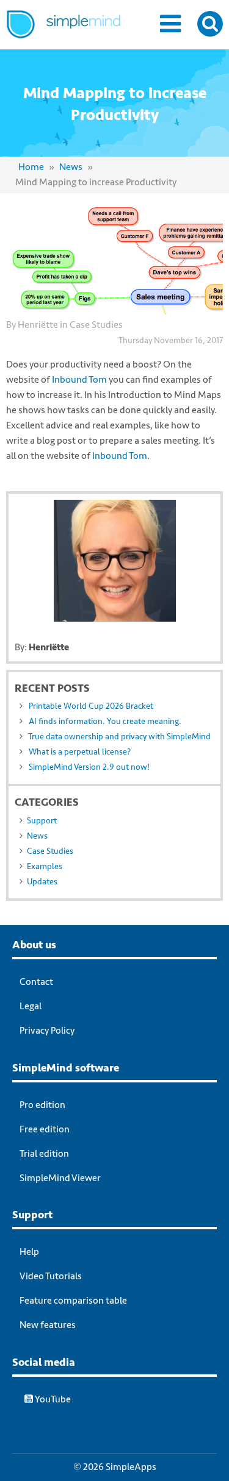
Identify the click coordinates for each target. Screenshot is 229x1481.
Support (42, 820)
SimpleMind (78, 34)
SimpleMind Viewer (60, 1178)
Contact (36, 982)
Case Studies (96, 325)
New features (48, 1325)
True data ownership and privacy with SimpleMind (119, 736)
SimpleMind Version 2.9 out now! (89, 767)
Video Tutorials (51, 1276)
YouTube (52, 1399)
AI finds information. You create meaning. (105, 721)
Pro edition (42, 1105)
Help (29, 1252)
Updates (42, 881)
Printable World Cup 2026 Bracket (91, 706)
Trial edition (44, 1154)
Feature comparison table (73, 1301)
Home (31, 167)
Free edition (45, 1129)
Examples (44, 866)
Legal (31, 1006)
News (70, 167)
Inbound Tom (79, 380)
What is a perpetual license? (80, 752)
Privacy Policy (47, 1031)
